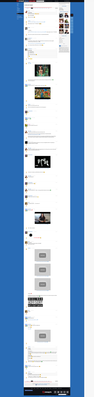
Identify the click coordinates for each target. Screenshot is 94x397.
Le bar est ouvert (31, 3)
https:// (29, 63)
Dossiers (18, 9)
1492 (35, 8)
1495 (40, 8)
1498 (46, 8)
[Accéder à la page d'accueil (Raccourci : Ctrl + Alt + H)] (20, 1)
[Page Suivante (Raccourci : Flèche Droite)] (71, 18)
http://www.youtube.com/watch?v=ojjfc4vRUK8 (42, 224)
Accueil (18, 3)
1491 (33, 8)
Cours (18, 7)
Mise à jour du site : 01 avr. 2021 (42, 396)
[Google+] (64, 392)
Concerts (18, 14)
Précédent (27, 8)
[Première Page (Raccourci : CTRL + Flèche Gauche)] (71, 26)
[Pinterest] (67, 392)
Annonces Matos (19, 16)
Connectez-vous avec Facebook (42, 384)
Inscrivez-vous (41, 383)
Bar (17, 13)
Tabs (42, 388)
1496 (42, 8)
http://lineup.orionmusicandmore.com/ (33, 134)
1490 (32, 8)
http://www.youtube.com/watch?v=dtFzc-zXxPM (42, 290)
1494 (39, 8)
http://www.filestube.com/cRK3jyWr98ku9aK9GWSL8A (36, 43)
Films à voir (53, 396)
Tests (40, 388)
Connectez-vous (46, 383)
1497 (44, 8)
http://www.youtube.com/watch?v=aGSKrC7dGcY (42, 168)
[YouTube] (61, 392)
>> (50, 8)
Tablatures (18, 8)
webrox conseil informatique (48, 396)
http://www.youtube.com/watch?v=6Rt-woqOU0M (42, 261)
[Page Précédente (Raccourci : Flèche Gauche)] (71, 21)
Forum (18, 12)
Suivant (49, 8)
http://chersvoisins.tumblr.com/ (32, 319)
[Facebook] (55, 392)
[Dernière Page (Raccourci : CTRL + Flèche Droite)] (71, 23)
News (17, 4)
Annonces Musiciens (20, 17)
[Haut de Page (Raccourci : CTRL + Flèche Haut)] (71, 29)
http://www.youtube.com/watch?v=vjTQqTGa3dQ (42, 99)
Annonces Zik (60, 388)
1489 (30, 8)
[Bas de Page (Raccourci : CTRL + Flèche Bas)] (71, 32)
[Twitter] (58, 392)
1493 (37, 8)
